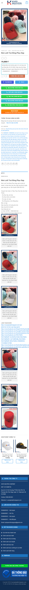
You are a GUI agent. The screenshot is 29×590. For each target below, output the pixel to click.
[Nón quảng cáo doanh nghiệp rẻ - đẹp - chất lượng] (7, 446)
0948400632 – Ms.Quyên (8, 516)
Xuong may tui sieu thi (11, 158)
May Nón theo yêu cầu (18, 50)
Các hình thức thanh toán (9, 532)
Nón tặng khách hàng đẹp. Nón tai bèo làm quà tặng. (21, 455)
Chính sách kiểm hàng (8, 551)
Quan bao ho (8, 152)
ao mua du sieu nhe (20, 134)
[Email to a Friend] (11, 164)
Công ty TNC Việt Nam (20, 584)
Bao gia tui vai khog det (15, 141)
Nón (9, 50)
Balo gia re (15, 139)
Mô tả (2, 173)
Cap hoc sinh (24, 141)
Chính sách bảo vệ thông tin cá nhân (12, 548)
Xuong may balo (13, 155)
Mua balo (11, 147)
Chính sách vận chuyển (9, 541)
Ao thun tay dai (4, 139)
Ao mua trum (9, 137)
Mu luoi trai (6, 147)
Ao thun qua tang (23, 137)
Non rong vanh (16, 149)
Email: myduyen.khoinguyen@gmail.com (11, 522)
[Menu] (2, 3)
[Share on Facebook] (5, 164)
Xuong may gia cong (8, 157)
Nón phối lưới (6, 130)
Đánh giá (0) (4, 176)
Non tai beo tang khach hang (13, 150)
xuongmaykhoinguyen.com (19, 582)
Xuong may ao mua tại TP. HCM (19, 153)
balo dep (10, 139)
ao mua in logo (9, 136)
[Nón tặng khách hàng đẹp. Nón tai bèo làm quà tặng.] (21, 446)
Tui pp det (14, 152)
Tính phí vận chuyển (12, 123)
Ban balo (8, 141)
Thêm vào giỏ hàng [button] (7, 461)
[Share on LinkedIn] (16, 164)
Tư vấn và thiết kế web (9, 584)
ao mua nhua (16, 136)
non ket (4, 149)
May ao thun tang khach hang (11, 145)
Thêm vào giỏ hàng (17, 76)
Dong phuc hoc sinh (8, 144)
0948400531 (6, 133)
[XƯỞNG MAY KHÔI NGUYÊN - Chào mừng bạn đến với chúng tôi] (14, 2)
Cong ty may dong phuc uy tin (7, 142)
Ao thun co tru (16, 137)
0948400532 (12, 133)
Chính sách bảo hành (8, 535)
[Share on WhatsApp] (2, 164)
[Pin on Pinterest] (13, 164)
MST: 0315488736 (6, 487)
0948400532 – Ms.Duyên (8, 510)
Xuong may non (17, 157)
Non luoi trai (9, 149)
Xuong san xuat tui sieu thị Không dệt (11, 160)
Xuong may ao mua (7, 153)
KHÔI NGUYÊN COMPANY (8, 484)
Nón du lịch (21, 128)
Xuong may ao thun (5, 155)
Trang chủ (4, 50)
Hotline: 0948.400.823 (7, 497)
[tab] (14, 173)
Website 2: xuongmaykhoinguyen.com (11, 500)
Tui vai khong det (20, 152)
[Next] (28, 452)
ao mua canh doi (11, 134)
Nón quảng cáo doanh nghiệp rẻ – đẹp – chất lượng (7, 455)
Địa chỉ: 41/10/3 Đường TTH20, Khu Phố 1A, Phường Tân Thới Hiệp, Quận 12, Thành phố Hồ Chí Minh (13, 492)
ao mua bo (5, 134)
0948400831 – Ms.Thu (7, 513)
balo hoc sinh (21, 139)
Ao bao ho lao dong (19, 133)
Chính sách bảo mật (8, 544)
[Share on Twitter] (8, 164)
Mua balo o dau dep (18, 147)
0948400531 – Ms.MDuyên (8, 519)
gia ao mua (15, 144)
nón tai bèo (22, 149)
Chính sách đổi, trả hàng (9, 538)
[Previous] (1, 452)
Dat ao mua (17, 142)
